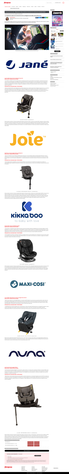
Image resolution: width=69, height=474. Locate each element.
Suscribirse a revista (24, 470)
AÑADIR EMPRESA (56, 468)
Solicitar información (30, 445)
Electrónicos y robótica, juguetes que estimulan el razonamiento (55, 67)
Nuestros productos (34, 469)
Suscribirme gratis (37, 455)
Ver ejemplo (20, 454)
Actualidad (13, 6)
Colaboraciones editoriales (44, 471)
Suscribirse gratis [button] (58, 2)
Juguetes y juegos (7, 6)
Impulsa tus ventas (52, 84)
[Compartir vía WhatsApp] (47, 17)
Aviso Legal (13, 459)
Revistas (43, 6)
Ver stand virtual (37, 445)
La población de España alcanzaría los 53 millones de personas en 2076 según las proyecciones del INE (56, 63)
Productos (28, 6)
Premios (32, 6)
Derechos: (13, 461)
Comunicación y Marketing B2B (54, 85)
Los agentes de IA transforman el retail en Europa (56, 56)
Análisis (17, 6)
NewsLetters (23, 469)
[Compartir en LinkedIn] (45, 17)
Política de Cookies (44, 469)
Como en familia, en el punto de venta (55, 59)
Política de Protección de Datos (19, 459)
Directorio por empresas (54, 79)
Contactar (33, 466)
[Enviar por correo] (39, 17)
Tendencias (24, 6)
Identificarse (23, 466)
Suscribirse (57, 51)
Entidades (39, 6)
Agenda (35, 6)
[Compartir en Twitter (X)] (43, 17)
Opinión (20, 6)
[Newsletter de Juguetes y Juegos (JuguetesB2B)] (57, 38)
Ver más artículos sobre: (10, 12)
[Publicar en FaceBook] (41, 17)
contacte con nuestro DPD (39, 461)
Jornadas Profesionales (53, 83)
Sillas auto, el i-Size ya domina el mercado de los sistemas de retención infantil (30, 12)
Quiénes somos (34, 470)
